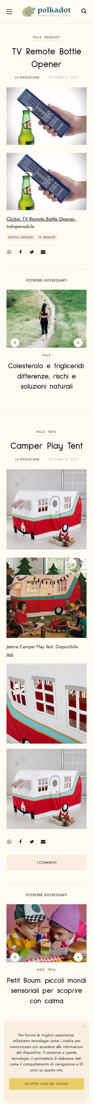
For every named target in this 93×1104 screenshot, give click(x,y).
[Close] (85, 1026)
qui (9, 654)
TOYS (52, 432)
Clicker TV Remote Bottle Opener (41, 219)
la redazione (27, 77)
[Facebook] (20, 252)
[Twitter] (31, 252)
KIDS (41, 969)
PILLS (37, 37)
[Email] (43, 252)
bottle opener (21, 237)
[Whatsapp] (9, 252)
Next (78, 342)
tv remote (47, 237)
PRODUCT (52, 37)
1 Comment (46, 862)
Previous (14, 342)
